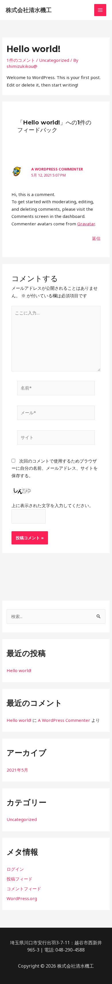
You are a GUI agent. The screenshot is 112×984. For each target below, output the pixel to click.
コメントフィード (24, 888)
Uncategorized (54, 60)
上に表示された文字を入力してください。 (52, 505)
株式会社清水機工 (29, 10)
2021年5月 (17, 770)
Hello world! (19, 670)
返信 (96, 238)
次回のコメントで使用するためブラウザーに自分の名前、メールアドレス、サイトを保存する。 (54, 468)
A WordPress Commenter (57, 169)
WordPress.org (22, 898)
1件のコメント (21, 60)
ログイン (15, 869)
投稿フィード (19, 879)
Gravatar (86, 224)
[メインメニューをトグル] (100, 10)
